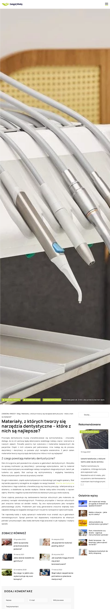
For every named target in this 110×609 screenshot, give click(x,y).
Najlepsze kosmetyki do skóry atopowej (98, 552)
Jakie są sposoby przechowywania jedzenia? (21, 546)
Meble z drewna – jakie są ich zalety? (98, 513)
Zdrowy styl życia (52, 400)
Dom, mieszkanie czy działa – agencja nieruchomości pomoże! (98, 533)
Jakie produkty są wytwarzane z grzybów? (98, 523)
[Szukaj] (81, 414)
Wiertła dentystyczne (65, 483)
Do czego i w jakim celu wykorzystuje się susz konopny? (23, 576)
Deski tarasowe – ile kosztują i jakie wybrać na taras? (98, 542)
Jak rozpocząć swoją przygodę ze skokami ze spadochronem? (98, 503)
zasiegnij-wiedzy (12, 400)
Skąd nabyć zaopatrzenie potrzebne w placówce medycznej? (62, 576)
